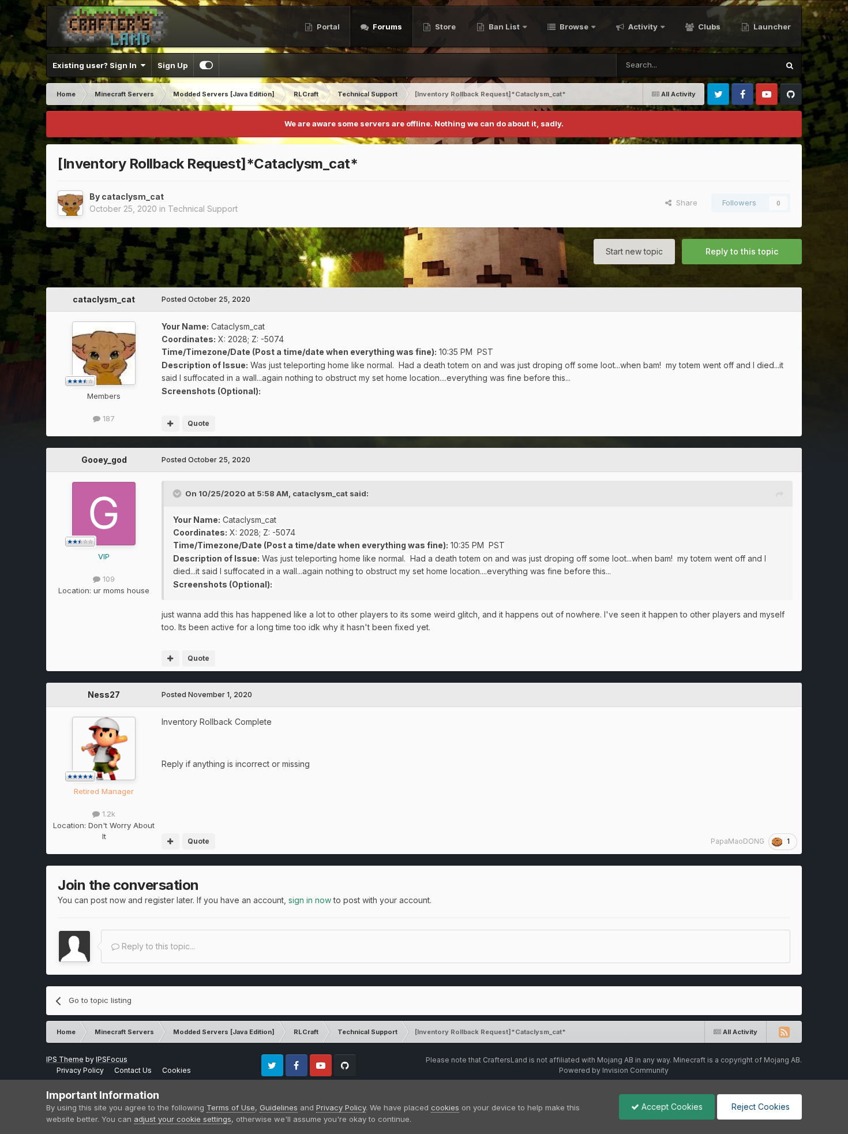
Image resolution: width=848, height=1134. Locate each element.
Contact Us (133, 1070)
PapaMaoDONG (737, 841)
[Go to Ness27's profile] (104, 748)
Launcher (771, 26)
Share (684, 202)
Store (444, 26)
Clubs (708, 26)
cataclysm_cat (133, 196)
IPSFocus (111, 1059)
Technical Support (203, 209)
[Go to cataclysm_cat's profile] (70, 203)
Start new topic (634, 251)
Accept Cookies (671, 1106)
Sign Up (172, 65)
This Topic (744, 65)
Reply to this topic (742, 251)
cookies (445, 1107)
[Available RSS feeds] (784, 1032)
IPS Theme (65, 1059)
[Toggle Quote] (178, 493)
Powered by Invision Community (614, 1070)
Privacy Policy (80, 1070)
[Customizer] (206, 65)
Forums (386, 26)
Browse (573, 26)
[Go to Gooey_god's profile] (104, 513)
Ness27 (104, 694)
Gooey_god (104, 460)
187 (107, 418)
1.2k (107, 813)
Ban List (504, 26)
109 (107, 578)
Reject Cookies (759, 1106)
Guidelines (279, 1107)
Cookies (176, 1070)
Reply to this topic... (157, 946)
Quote (198, 423)
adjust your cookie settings (182, 1119)
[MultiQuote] (170, 424)
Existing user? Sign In (96, 65)
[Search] (789, 65)
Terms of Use (231, 1107)
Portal (327, 26)
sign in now (309, 900)
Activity (642, 26)
